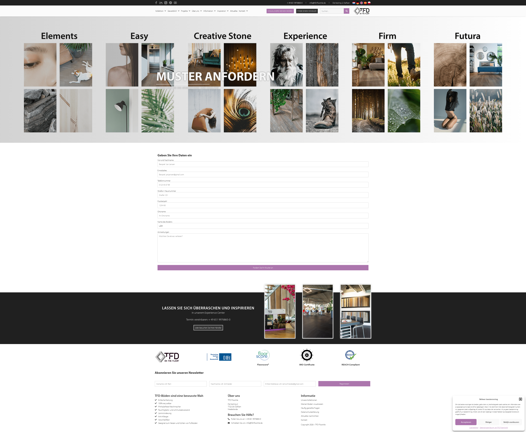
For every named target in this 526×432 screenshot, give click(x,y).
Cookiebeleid (473, 428)
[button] (520, 399)
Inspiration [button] (221, 11)
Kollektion (159, 11)
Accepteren (466, 422)
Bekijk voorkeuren (511, 422)
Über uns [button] (195, 11)
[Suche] (346, 11)
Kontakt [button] (242, 11)
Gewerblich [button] (172, 11)
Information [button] (208, 11)
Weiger (488, 422)
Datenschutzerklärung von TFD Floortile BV (494, 428)
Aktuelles (234, 11)
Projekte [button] (184, 11)
